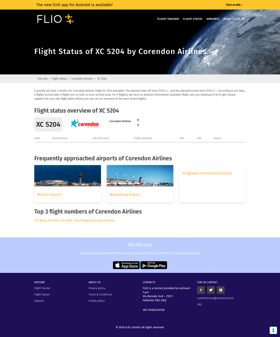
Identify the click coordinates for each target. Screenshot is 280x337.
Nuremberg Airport (125, 195)
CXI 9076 (53, 220)
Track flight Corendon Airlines (94, 220)
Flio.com (42, 78)
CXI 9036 (40, 220)
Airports (212, 19)
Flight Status (192, 19)
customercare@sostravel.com (215, 298)
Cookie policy (97, 300)
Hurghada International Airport (207, 173)
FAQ (199, 304)
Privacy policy (97, 288)
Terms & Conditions (100, 294)
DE (243, 19)
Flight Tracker (168, 19)
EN (238, 19)
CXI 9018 (66, 220)
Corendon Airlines (82, 78)
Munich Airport (49, 195)
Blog (226, 19)
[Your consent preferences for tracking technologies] (273, 330)
